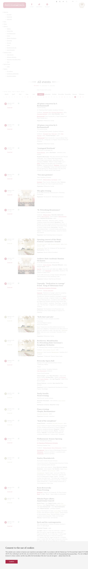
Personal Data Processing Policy (68, 554)
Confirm (11, 561)
